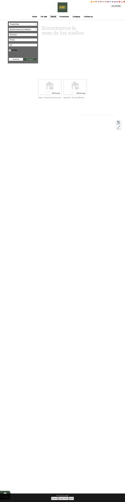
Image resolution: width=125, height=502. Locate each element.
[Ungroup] (118, 122)
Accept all (54, 498)
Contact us (88, 17)
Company (76, 17)
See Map (14, 50)
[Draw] (118, 127)
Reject (71, 498)
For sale (44, 17)
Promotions (64, 17)
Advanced (16, 59)
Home (34, 17)
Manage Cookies (63, 498)
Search (31, 59)
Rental (53, 17)
